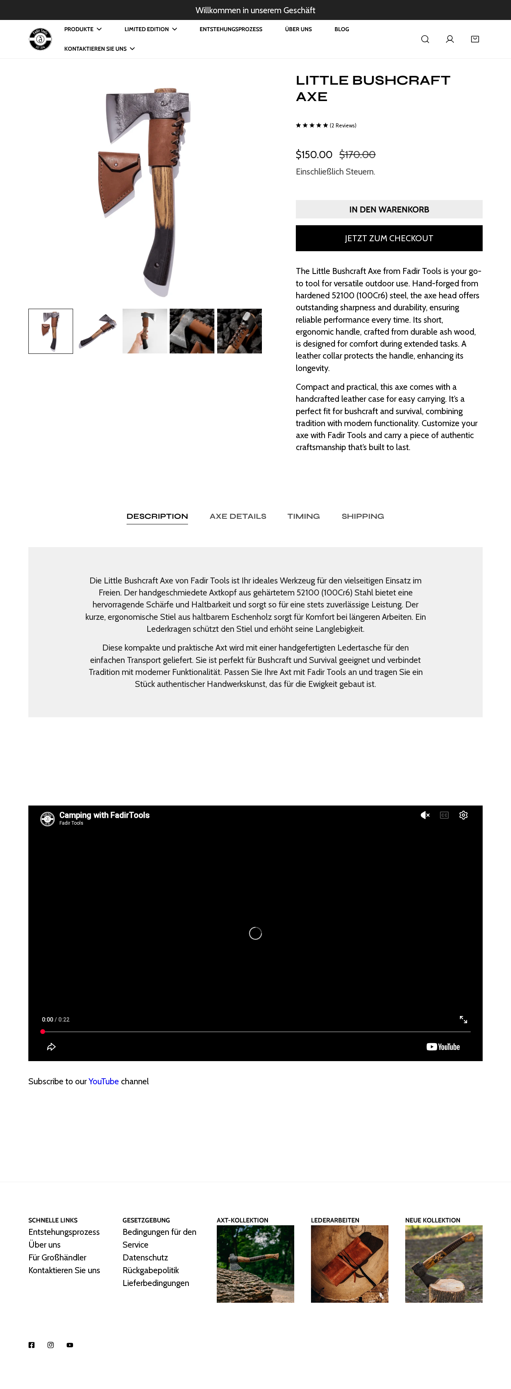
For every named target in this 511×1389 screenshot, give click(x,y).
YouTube (104, 1081)
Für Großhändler (57, 1257)
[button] (475, 39)
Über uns (44, 1244)
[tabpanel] (255, 632)
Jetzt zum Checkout (389, 238)
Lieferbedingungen (156, 1283)
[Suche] (425, 39)
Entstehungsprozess (64, 1231)
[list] (145, 189)
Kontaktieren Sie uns (64, 1270)
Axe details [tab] (238, 516)
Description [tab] (157, 516)
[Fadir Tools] (40, 39)
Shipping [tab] (363, 516)
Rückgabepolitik (151, 1270)
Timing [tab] (303, 516)
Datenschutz (145, 1257)
